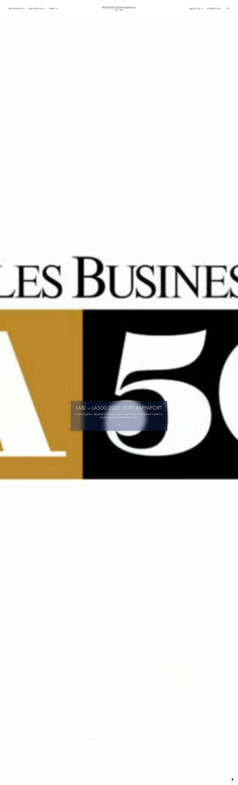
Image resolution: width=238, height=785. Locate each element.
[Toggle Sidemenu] (228, 8)
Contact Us (213, 8)
